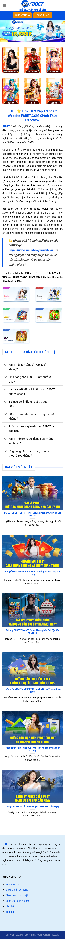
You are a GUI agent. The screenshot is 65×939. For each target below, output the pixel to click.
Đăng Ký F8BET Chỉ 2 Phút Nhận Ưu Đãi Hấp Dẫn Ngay (32, 806)
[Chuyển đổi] (5, 365)
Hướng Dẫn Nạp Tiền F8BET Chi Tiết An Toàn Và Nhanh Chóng (32, 749)
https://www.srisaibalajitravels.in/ (31, 250)
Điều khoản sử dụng (17, 889)
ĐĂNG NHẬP (43, 15)
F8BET (6, 844)
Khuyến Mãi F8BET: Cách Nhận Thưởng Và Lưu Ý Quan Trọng (32, 573)
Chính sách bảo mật (17, 895)
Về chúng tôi (13, 884)
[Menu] (4, 5)
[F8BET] (32, 5)
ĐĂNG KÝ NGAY (22, 15)
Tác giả (10, 911)
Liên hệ (10, 906)
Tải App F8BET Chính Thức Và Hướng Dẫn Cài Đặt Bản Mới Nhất (32, 631)
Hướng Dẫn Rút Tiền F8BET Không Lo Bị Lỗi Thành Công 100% (33, 690)
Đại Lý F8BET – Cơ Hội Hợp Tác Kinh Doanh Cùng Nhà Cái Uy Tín (32, 514)
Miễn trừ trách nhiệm (17, 900)
